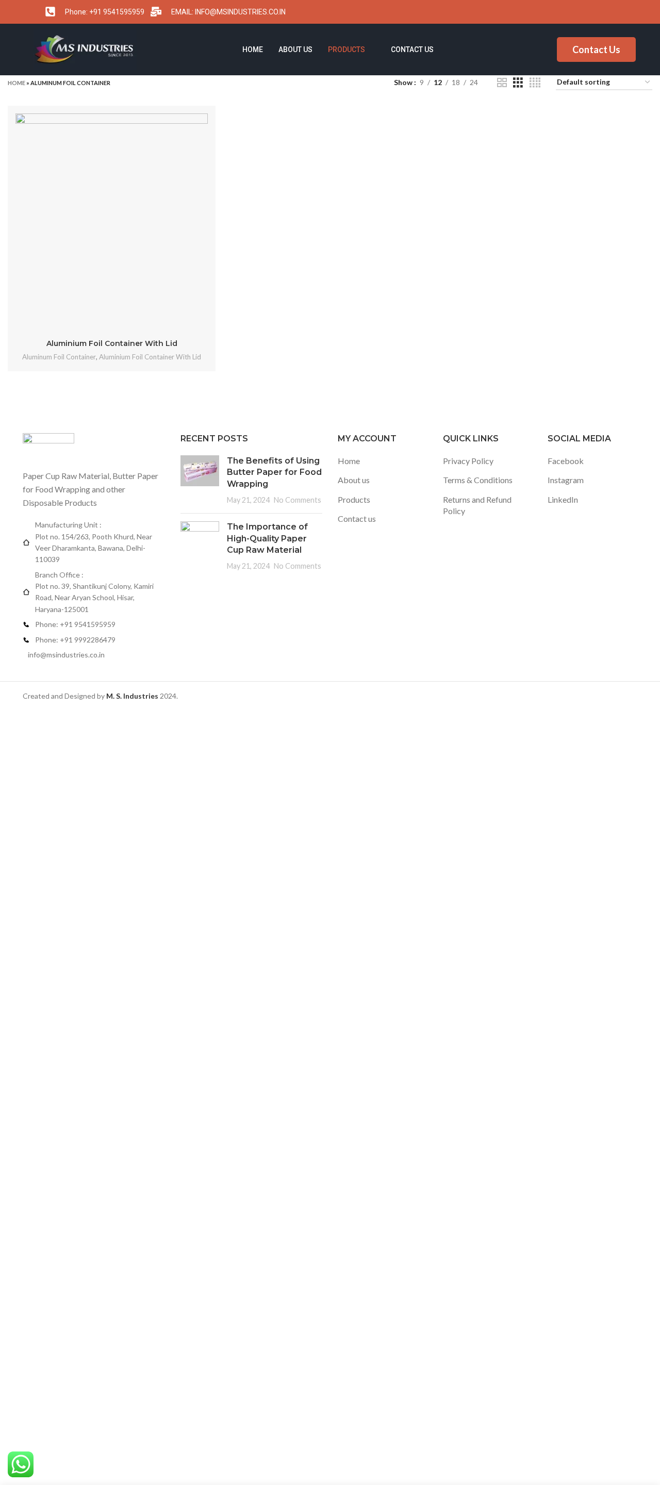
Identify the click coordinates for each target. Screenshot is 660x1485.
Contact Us (596, 49)
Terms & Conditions (478, 480)
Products (346, 49)
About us (295, 49)
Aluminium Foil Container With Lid (111, 343)
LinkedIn (563, 499)
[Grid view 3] (518, 82)
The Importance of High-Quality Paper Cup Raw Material (267, 538)
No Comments (297, 500)
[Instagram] (600, 12)
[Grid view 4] (535, 82)
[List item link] (94, 624)
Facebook (566, 461)
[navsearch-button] (642, 51)
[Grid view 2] (502, 82)
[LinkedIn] (620, 12)
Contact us (412, 49)
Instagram (566, 480)
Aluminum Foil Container (59, 357)
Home (252, 49)
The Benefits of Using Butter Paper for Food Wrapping (274, 472)
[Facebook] (580, 12)
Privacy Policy (468, 461)
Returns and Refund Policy (477, 505)
